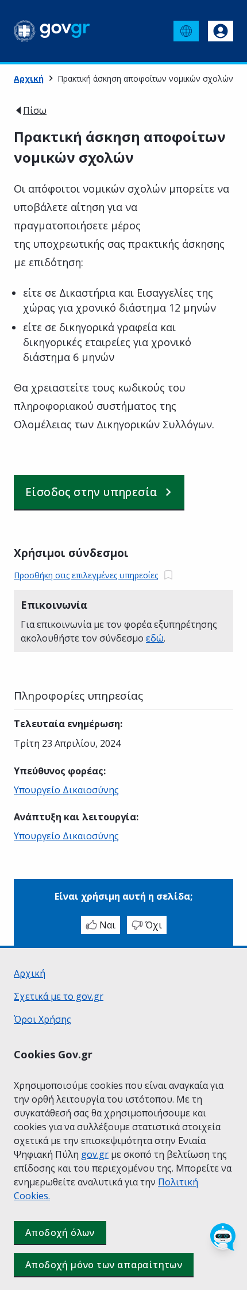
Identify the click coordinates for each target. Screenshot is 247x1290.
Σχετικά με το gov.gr (58, 996)
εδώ (155, 638)
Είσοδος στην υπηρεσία (91, 492)
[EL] (186, 31)
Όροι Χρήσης (42, 1019)
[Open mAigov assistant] (223, 1237)
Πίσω (35, 110)
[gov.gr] (52, 31)
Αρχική (29, 78)
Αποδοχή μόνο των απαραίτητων (103, 1264)
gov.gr (95, 1154)
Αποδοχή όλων (60, 1232)
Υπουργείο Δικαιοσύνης (66, 790)
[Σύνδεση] (220, 31)
